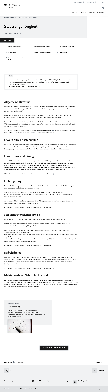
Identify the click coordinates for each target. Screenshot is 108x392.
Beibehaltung (63, 52)
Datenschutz (7, 388)
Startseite (6, 17)
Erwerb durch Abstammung (42, 46)
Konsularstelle (21, 17)
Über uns (75, 12)
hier (50, 207)
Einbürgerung (12, 52)
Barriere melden (39, 388)
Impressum (15, 388)
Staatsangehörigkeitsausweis (42, 52)
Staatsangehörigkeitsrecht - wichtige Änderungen (23, 86)
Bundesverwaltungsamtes (46, 133)
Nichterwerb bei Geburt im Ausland (16, 59)
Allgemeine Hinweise (14, 46)
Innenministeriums (26, 133)
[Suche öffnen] (102, 7)
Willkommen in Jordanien (96, 12)
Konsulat (83, 13)
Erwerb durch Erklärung (66, 46)
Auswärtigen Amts (46, 130)
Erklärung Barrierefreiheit (26, 388)
